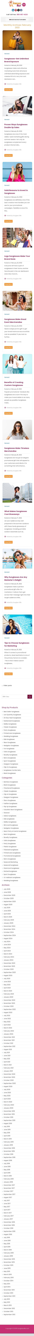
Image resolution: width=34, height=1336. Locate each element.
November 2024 (9, 929)
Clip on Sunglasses (10, 794)
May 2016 (7, 1244)
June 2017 (7, 1204)
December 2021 (9, 1037)
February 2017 (9, 1216)
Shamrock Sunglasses (11, 868)
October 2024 (9, 932)
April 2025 (7, 914)
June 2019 (7, 1130)
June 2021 (7, 1056)
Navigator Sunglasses (11, 745)
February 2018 (9, 1179)
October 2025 (9, 898)
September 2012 (9, 1315)
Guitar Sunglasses (10, 816)
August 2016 (8, 1234)
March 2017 (8, 1213)
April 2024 (7, 951)
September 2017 (9, 1194)
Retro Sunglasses (10, 758)
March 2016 (8, 1250)
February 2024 (9, 957)
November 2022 (9, 1003)
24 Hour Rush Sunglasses (12, 718)
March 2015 (8, 1274)
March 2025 (8, 917)
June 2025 (7, 911)
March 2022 (8, 1028)
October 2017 (8, 1191)
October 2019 (8, 1117)
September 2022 (10, 1009)
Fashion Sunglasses (10, 803)
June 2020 (7, 1093)
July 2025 (7, 908)
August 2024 (8, 938)
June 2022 (7, 1019)
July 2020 (7, 1089)
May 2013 (7, 1302)
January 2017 (8, 1219)
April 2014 (7, 1287)
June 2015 (7, 1268)
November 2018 (9, 1151)
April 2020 (7, 1099)
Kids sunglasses (9, 819)
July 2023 (7, 978)
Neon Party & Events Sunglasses (15, 831)
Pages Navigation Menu (18, 19)
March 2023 (8, 991)
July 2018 (7, 1163)
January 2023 (8, 997)
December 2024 (9, 926)
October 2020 (9, 1080)
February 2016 (9, 1253)
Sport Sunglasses (10, 761)
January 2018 (8, 1182)
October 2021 (8, 1043)
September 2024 (10, 935)
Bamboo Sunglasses (11, 782)
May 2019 (7, 1133)
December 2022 (9, 1000)
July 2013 (7, 1299)
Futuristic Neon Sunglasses (13, 810)
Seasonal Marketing (11, 862)
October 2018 (8, 1154)
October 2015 (8, 1265)
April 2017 (7, 1210)
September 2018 (9, 1157)
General (6, 54)
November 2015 (9, 1262)
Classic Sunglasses (10, 727)
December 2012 (9, 1308)
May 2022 (7, 1022)
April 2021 (7, 1062)
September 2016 (9, 1231)
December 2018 (9, 1148)
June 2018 (7, 1167)
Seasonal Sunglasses (11, 865)
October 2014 (8, 1281)
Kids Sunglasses (9, 739)
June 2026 (7, 892)
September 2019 (9, 1120)
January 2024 (8, 960)
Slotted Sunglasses (10, 871)
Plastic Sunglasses (10, 847)
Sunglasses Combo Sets (12, 770)
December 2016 (9, 1222)
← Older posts (7, 685)
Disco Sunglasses (10, 800)
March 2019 (8, 1139)
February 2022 (9, 1031)
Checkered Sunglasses (12, 788)
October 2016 (8, 1228)
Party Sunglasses (10, 730)
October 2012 (8, 1311)
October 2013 (8, 1293)
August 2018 (8, 1160)
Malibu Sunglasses (10, 724)
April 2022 (7, 1025)
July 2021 (7, 1052)
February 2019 (9, 1142)
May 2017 (7, 1207)
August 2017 (8, 1197)
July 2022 (7, 1015)
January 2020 (8, 1108)
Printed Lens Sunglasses (12, 733)
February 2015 (9, 1278)
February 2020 (9, 1105)
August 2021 (8, 1049)
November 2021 (9, 1040)
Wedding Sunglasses (11, 736)
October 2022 (9, 1006)
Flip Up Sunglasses (10, 806)
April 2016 (7, 1247)
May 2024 (7, 948)
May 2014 (7, 1284)
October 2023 (9, 969)
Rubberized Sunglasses (12, 721)
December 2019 (9, 1111)
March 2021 (8, 1065)
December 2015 (9, 1259)
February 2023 (9, 994)
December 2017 (9, 1185)
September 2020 (10, 1083)
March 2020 (8, 1102)
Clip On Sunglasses (10, 767)
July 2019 (7, 1126)
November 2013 (9, 1290)
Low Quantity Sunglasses (12, 715)
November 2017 (9, 1188)
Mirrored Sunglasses (11, 825)
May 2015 (7, 1271)
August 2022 (8, 1012)
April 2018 (7, 1173)
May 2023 (7, 985)
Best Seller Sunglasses (11, 712)
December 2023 (9, 963)
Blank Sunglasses (10, 773)
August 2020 (8, 1086)
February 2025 (9, 920)
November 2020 (9, 1077)
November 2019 (9, 1114)
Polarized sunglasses (11, 850)
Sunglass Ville (17, 84)
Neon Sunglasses (10, 742)
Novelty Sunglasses (10, 755)
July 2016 (7, 1237)
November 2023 (9, 966)
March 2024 (8, 954)
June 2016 (7, 1241)
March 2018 (8, 1176)
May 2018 (7, 1170)
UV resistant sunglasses (12, 877)
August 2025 (8, 905)
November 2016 (9, 1225)
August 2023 (8, 975)
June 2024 (7, 945)
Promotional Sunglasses (12, 856)
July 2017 (7, 1200)
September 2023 (10, 972)
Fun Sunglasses (9, 749)
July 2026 (7, 889)
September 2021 (9, 1046)
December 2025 (9, 895)
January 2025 (8, 923)
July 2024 (7, 942)
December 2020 (9, 1074)
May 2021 (7, 1059)
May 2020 (7, 1096)
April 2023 (7, 988)
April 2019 (7, 1136)
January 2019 (8, 1145)
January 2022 (8, 1034)
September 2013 (9, 1296)
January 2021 (8, 1071)
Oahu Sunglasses (10, 752)
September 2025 (10, 901)
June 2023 (7, 982)
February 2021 (9, 1068)
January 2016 (8, 1256)
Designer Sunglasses (11, 764)
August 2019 (8, 1123)
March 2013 (8, 1305)
